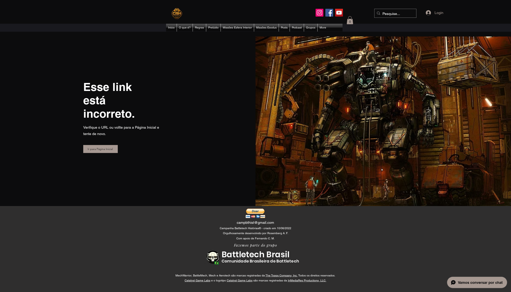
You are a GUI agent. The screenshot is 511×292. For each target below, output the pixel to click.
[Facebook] (329, 13)
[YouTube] (339, 13)
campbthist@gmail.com (255, 222)
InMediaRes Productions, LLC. (307, 280)
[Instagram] (319, 13)
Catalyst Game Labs (197, 280)
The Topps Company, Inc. (281, 275)
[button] (350, 20)
